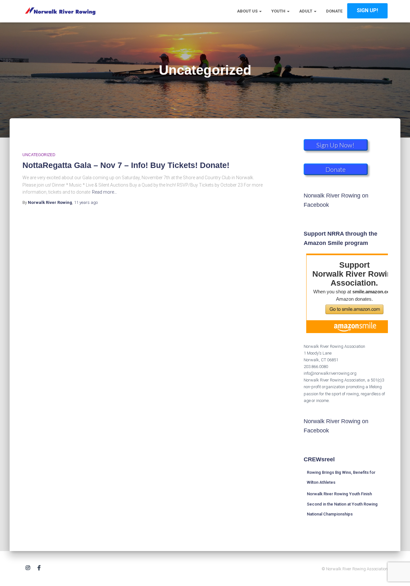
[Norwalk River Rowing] (60, 11)
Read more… (104, 192)
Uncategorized (38, 155)
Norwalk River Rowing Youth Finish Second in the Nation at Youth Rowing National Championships (342, 503)
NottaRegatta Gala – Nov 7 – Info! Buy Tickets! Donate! (125, 165)
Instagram (27, 568)
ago (86, 202)
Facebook (39, 568)
